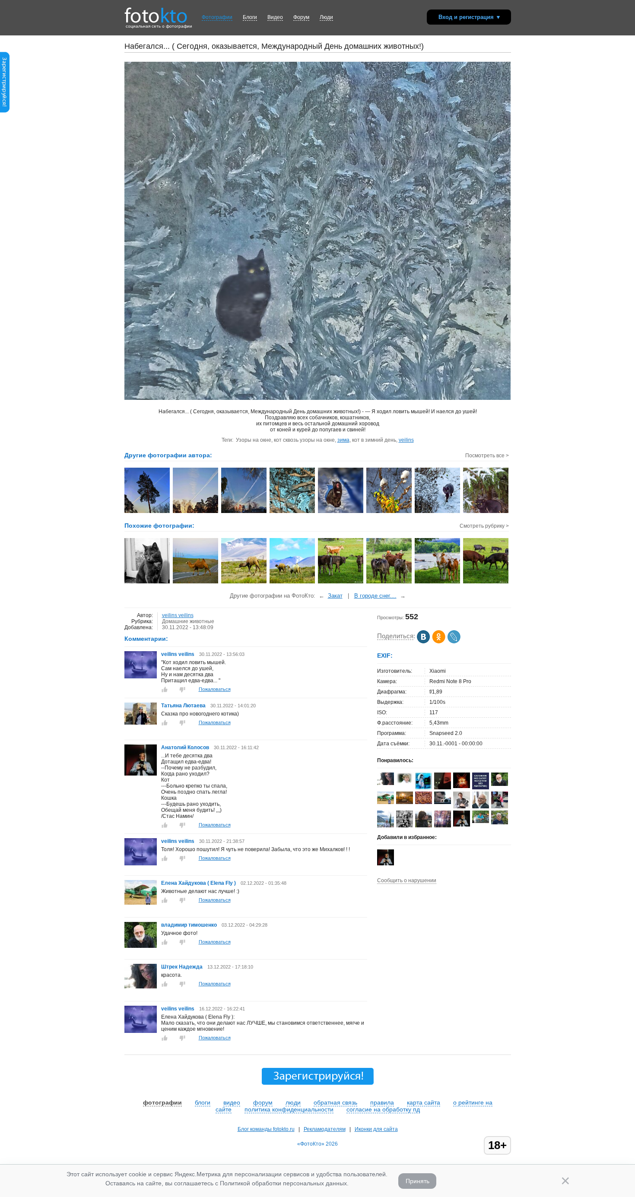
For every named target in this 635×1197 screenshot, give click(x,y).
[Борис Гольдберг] (461, 807)
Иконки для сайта (376, 1129)
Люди (326, 17)
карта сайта (423, 1102)
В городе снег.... (375, 595)
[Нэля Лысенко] (423, 788)
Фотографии (217, 17)
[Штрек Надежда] (140, 987)
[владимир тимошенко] (140, 946)
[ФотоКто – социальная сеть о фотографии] (155, 12)
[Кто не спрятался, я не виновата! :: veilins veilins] (486, 512)
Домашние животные (188, 621)
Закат (335, 595)
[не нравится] (182, 689)
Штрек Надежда (182, 967)
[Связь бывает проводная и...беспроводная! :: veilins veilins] (147, 512)
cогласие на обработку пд (383, 1109)
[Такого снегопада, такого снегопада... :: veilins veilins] (293, 512)
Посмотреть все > (487, 456)
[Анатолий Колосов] (140, 774)
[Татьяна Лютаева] (140, 723)
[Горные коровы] (341, 583)
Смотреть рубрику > (484, 526)
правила (382, 1102)
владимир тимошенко (189, 925)
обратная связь (335, 1102)
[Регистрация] (5, 111)
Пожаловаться (215, 689)
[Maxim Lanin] (423, 802)
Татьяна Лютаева (183, 706)
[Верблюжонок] (244, 583)
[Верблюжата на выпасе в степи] (293, 583)
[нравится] (164, 689)
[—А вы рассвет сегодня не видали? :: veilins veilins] (196, 512)
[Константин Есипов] (461, 786)
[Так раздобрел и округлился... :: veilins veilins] (438, 512)
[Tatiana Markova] (404, 782)
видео (231, 1102)
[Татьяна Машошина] (423, 827)
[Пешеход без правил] (196, 583)
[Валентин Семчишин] (499, 823)
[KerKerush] (442, 788)
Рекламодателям (325, 1129)
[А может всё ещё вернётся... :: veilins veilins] (389, 512)
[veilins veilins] (140, 677)
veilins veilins (178, 615)
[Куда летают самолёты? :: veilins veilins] (244, 512)
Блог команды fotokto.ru (266, 1129)
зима (343, 440)
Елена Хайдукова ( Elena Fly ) (198, 883)
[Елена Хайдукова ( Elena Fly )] (140, 903)
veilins (406, 440)
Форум (301, 17)
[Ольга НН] (480, 788)
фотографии (162, 1102)
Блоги (250, 17)
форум (263, 1102)
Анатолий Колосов (185, 747)
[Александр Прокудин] (442, 802)
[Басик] (147, 583)
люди (293, 1102)
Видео (275, 17)
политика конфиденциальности (288, 1109)
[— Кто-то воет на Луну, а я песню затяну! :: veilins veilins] (341, 512)
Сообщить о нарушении (406, 880)
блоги (202, 1102)
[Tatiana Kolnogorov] (404, 802)
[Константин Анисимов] (480, 821)
